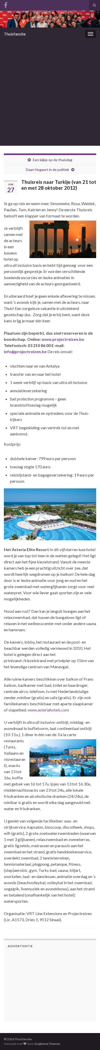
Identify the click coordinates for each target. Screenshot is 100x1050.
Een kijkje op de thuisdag (52, 160)
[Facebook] (5, 4)
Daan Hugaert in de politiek (47, 169)
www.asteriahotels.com (48, 709)
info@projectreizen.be (25, 351)
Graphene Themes (47, 1044)
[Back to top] (88, 1019)
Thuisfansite (15, 33)
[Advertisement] (50, 93)
